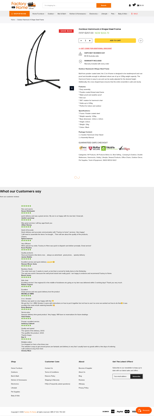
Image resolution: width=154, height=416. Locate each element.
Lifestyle (104, 14)
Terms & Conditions (52, 372)
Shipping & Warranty (52, 380)
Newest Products (115, 157)
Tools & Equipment (95, 160)
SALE (136, 14)
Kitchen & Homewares (78, 14)
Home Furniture (38, 14)
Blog (80, 376)
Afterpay (82, 384)
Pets (112, 14)
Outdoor (51, 14)
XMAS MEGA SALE (109, 160)
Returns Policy (50, 376)
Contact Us (49, 368)
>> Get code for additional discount (95, 48)
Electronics (94, 14)
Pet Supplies (83, 160)
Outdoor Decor (137, 157)
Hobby (98, 157)
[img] (77, 206)
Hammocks (91, 157)
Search (103, 5)
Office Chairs (126, 157)
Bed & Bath (62, 14)
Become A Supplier (85, 368)
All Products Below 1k (104, 154)
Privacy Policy (83, 388)
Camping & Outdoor (129, 154)
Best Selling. (117, 154)
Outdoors (14, 372)
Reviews (82, 380)
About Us (82, 372)
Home (13, 20)
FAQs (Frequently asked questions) (57, 384)
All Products (91, 154)
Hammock (82, 79)
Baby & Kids (122, 14)
